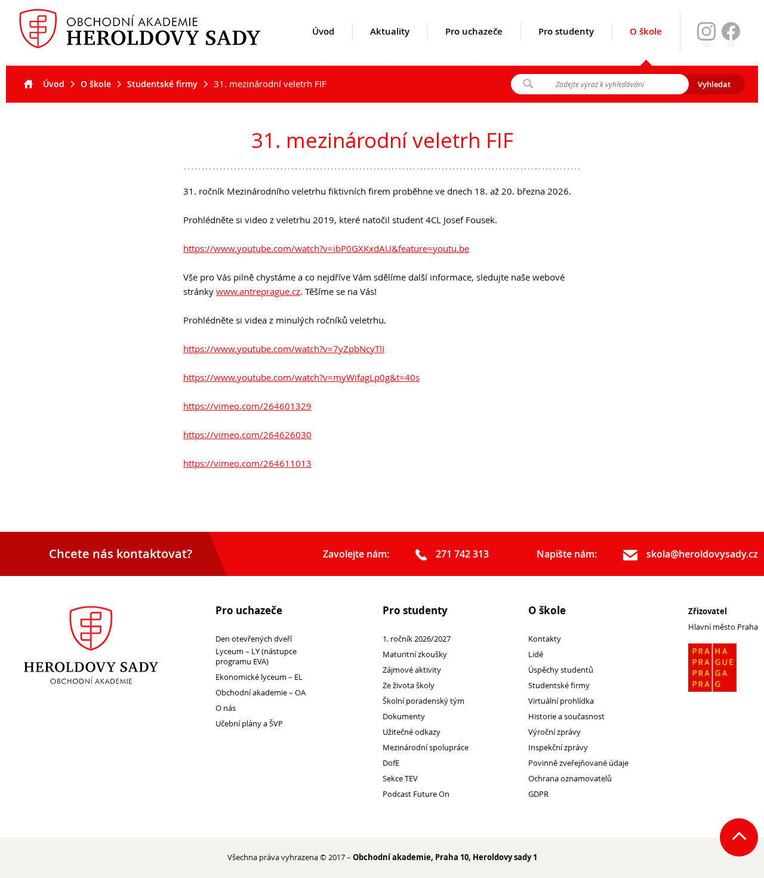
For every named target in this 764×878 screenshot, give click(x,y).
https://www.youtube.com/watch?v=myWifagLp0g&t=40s (301, 377)
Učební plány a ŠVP (249, 724)
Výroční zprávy (554, 732)
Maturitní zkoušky (415, 654)
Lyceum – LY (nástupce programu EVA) (256, 656)
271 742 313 (462, 554)
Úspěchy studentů (560, 670)
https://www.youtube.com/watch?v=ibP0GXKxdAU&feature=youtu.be (326, 248)
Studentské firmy (162, 84)
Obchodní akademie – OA (260, 693)
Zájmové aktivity (412, 670)
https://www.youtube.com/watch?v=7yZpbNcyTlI (283, 349)
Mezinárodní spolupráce (426, 748)
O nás (225, 708)
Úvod (323, 31)
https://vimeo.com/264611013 (247, 463)
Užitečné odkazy (411, 732)
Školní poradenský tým (423, 701)
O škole (646, 31)
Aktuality (389, 31)
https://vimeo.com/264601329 (247, 406)
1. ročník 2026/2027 (417, 639)
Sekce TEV (400, 779)
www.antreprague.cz (258, 291)
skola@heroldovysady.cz (702, 554)
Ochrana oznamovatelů (570, 779)
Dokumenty (404, 716)
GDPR (538, 794)
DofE (391, 763)
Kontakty (544, 639)
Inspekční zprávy (558, 748)
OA (731, 45)
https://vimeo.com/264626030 (247, 434)
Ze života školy (409, 685)
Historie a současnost (566, 716)
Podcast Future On (416, 794)
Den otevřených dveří (253, 639)
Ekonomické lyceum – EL (259, 677)
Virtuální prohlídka (561, 701)
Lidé (535, 654)
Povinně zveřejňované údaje (578, 763)
